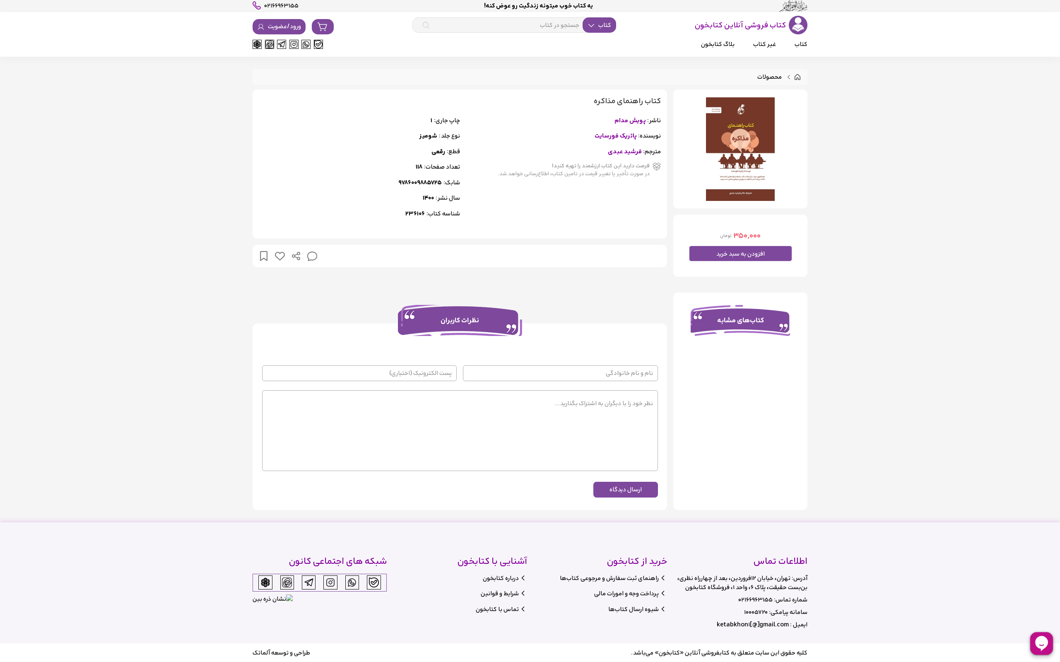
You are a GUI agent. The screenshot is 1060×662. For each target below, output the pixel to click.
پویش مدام (630, 121)
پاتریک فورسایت (616, 136)
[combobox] (514, 25)
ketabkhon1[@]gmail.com (753, 624)
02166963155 (755, 599)
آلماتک (261, 653)
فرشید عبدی (625, 152)
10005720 (756, 612)
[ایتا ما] (269, 44)
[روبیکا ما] (257, 44)
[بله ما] (318, 44)
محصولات (769, 77)
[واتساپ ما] (306, 44)
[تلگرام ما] (281, 44)
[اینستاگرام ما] (294, 44)
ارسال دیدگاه (626, 489)
